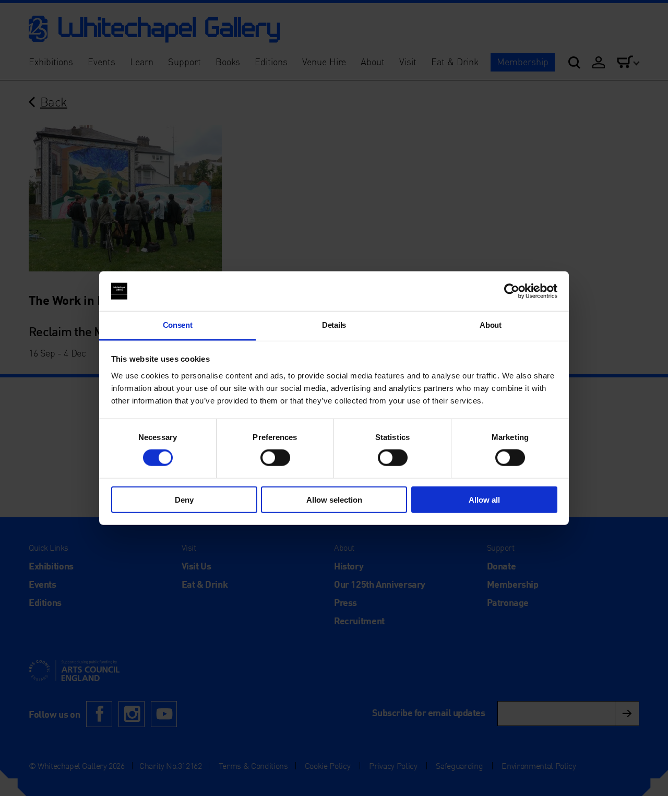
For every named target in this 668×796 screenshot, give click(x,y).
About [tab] (490, 324)
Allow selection (334, 499)
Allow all (484, 499)
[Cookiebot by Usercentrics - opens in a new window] (511, 291)
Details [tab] (334, 324)
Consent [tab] (178, 324)
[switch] (275, 457)
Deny (184, 499)
